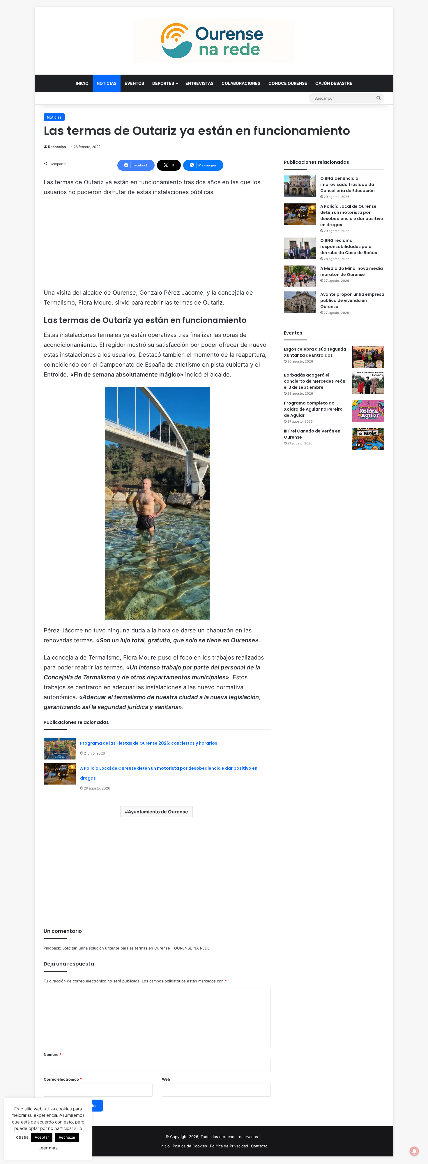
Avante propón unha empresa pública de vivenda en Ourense (352, 300)
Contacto (259, 1146)
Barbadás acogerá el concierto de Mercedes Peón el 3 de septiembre (314, 381)
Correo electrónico (63, 1079)
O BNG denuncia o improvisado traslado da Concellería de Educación (347, 184)
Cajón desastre (333, 83)
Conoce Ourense (287, 83)
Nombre (52, 1054)
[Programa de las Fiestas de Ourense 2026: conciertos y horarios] (60, 748)
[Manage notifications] (414, 1151)
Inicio (82, 83)
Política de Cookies (190, 1146)
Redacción (57, 147)
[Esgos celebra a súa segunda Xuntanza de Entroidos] (368, 357)
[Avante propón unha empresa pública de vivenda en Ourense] (300, 302)
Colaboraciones (241, 83)
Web (166, 1079)
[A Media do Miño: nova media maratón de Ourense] (300, 276)
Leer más (48, 1148)
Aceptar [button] (42, 1137)
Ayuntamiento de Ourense (158, 812)
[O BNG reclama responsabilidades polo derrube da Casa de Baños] (300, 248)
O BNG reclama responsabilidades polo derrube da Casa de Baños (348, 247)
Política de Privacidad (229, 1146)
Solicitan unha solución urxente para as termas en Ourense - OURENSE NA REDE (136, 948)
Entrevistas (199, 83)
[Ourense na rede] (214, 41)
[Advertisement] (157, 245)
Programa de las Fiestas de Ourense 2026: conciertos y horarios (148, 743)
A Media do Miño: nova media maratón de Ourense (351, 271)
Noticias (106, 83)
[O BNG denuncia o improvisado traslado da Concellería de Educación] (300, 186)
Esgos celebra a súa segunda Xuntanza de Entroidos (315, 352)
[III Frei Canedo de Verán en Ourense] (368, 439)
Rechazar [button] (67, 1137)
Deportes (163, 83)
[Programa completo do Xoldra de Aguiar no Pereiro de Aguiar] (368, 411)
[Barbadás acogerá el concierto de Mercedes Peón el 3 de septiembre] (368, 383)
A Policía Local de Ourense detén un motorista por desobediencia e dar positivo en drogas (351, 215)
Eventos (134, 83)
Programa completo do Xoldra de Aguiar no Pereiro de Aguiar (313, 409)
